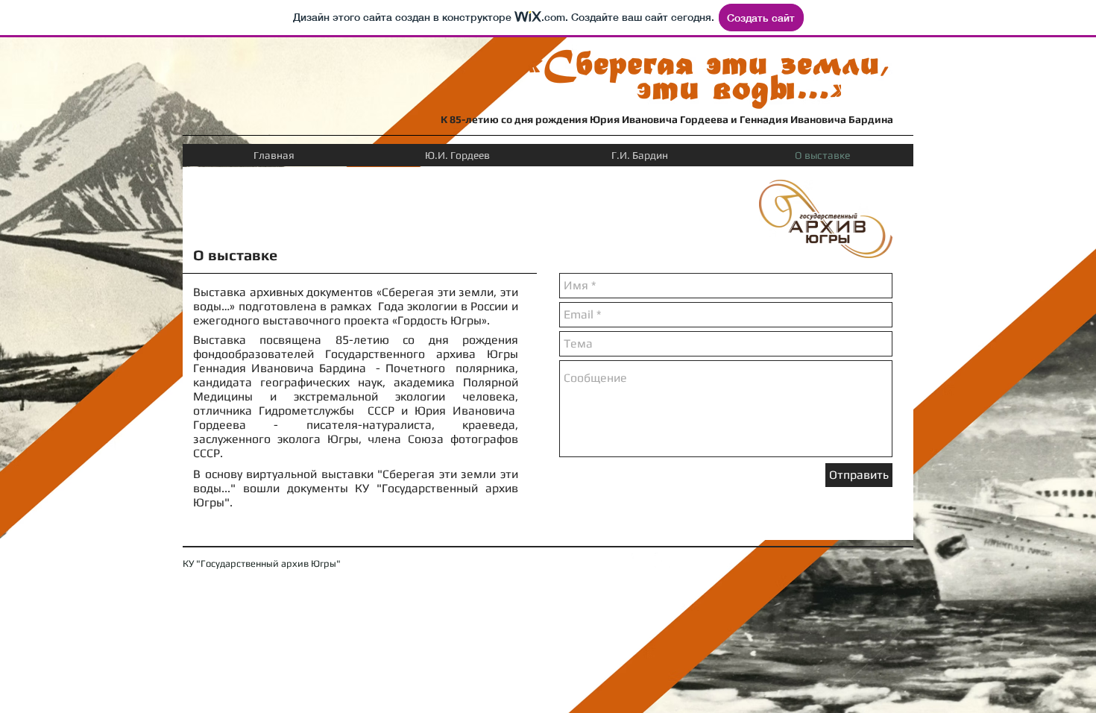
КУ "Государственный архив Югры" (262, 563)
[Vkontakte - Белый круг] (662, 560)
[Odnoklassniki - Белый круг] (639, 560)
